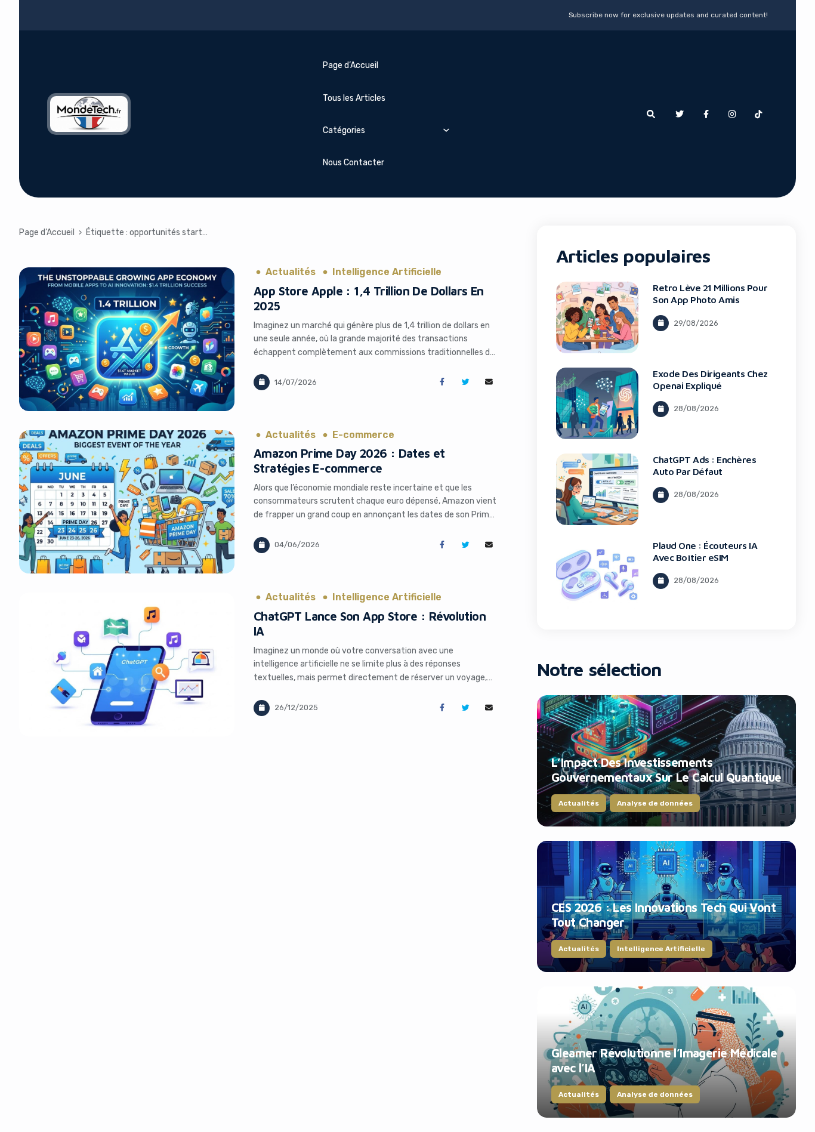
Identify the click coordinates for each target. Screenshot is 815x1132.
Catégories (344, 130)
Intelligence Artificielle (387, 272)
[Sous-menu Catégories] (446, 129)
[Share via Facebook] (442, 382)
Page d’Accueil (350, 65)
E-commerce (363, 435)
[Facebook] (705, 114)
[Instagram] (732, 114)
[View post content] (127, 339)
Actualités (291, 272)
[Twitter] (679, 114)
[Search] (650, 114)
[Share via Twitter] (466, 382)
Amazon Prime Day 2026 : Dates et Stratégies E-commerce (349, 460)
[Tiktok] (758, 114)
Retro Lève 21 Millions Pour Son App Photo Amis (710, 293)
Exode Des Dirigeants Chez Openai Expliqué (710, 379)
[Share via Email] (489, 382)
